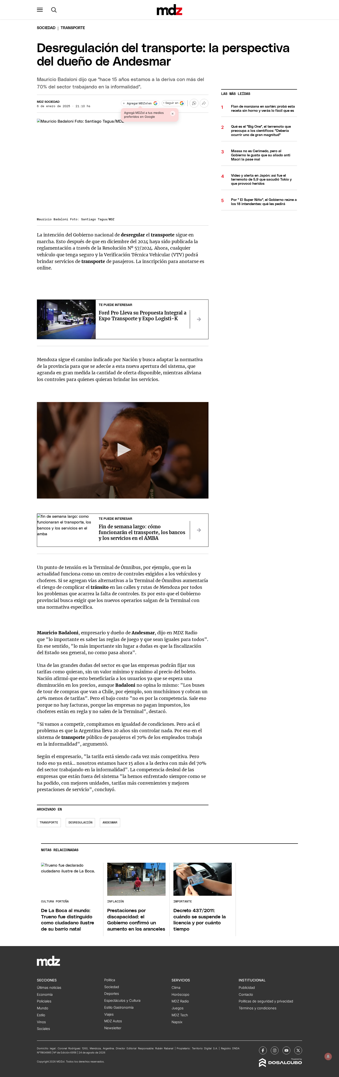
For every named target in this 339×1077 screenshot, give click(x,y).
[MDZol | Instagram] (274, 1050)
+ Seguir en (170, 103)
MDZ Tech (180, 1015)
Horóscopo (180, 994)
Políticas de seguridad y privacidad (266, 1001)
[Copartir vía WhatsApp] (194, 103)
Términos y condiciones (258, 1008)
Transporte (49, 822)
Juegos (178, 1008)
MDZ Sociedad (48, 101)
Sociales (43, 1029)
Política (109, 980)
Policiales (44, 1001)
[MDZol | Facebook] (263, 1050)
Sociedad (46, 28)
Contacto (246, 994)
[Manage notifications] (328, 1056)
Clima (176, 988)
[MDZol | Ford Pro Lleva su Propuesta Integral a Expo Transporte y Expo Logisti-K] (199, 319)
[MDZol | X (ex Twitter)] (298, 1050)
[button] (40, 10)
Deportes (111, 994)
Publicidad (247, 988)
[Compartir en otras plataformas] (204, 103)
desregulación (80, 822)
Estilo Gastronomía (119, 1007)
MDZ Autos (113, 1021)
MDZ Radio (180, 1001)
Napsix (177, 1022)
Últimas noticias (49, 988)
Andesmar (110, 822)
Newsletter (112, 1028)
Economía (45, 994)
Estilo (41, 1015)
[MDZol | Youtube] (286, 1050)
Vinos (41, 1022)
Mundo (42, 1008)
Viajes (109, 1014)
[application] (122, 450)
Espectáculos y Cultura (122, 1000)
